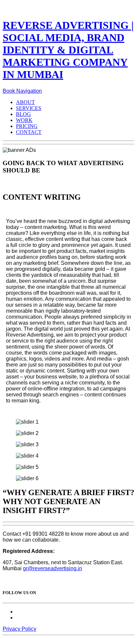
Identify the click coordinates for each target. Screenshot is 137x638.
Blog (23, 114)
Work (24, 120)
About (25, 102)
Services (28, 108)
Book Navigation (22, 91)
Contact (29, 132)
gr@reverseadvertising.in (52, 568)
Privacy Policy (19, 629)
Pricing (27, 126)
